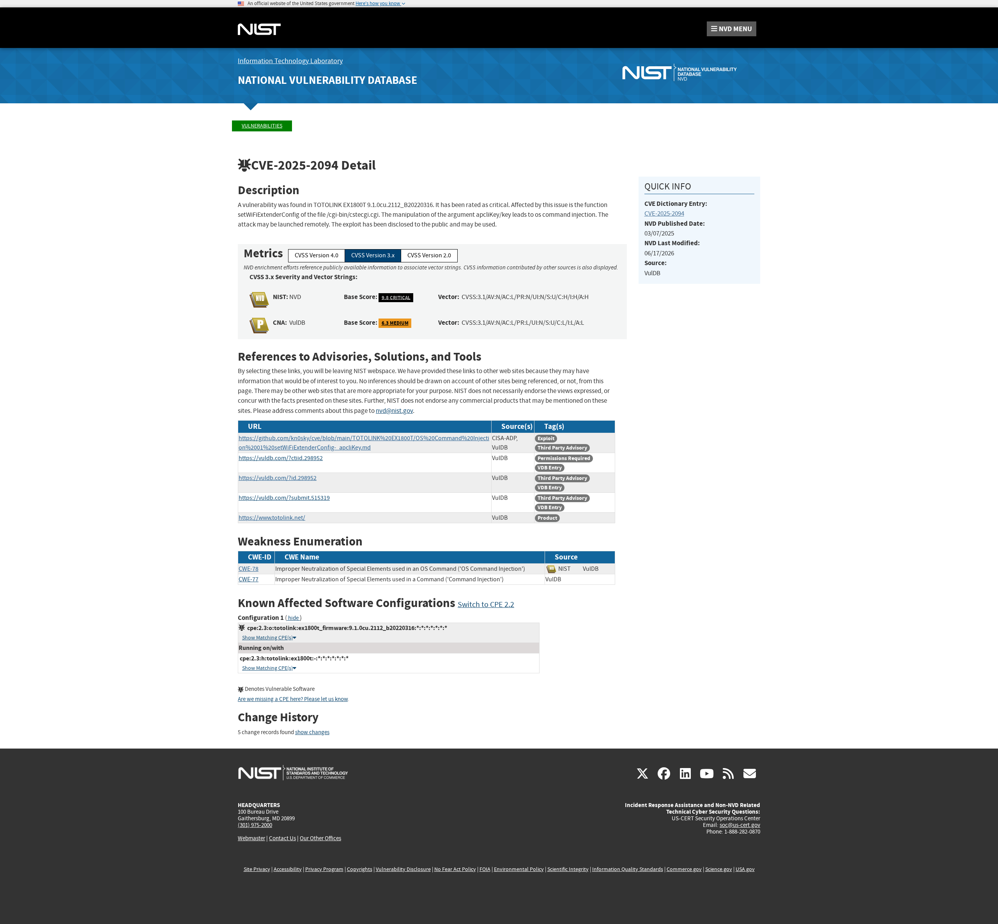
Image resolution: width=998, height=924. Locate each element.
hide (293, 618)
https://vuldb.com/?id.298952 (278, 478)
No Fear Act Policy (455, 869)
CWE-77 (248, 579)
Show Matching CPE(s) (267, 637)
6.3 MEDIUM (395, 323)
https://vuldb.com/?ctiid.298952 (281, 458)
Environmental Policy (519, 869)
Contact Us (282, 838)
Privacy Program (324, 869)
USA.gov (745, 869)
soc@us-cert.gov (740, 825)
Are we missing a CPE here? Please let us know (293, 699)
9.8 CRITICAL (396, 297)
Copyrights (359, 869)
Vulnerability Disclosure (403, 869)
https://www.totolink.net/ (272, 518)
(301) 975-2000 (255, 825)
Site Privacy (257, 869)
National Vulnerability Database (327, 80)
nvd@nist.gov (394, 411)
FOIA (485, 869)
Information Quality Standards (627, 869)
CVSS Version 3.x (373, 255)
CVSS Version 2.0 (429, 255)
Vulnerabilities (262, 125)
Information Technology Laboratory (290, 61)
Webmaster (251, 838)
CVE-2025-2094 (664, 213)
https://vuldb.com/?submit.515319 (284, 498)
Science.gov (718, 869)
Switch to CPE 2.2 (486, 604)
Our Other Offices (320, 838)
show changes (312, 732)
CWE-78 (248, 569)
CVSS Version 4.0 (316, 255)
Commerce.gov (684, 869)
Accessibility (288, 869)
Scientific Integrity (568, 869)
